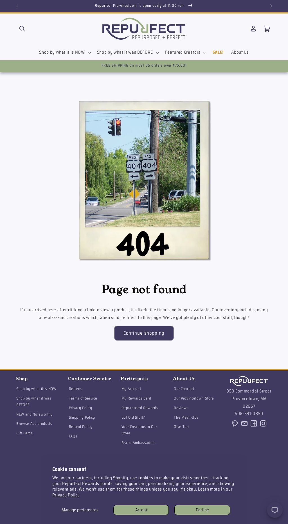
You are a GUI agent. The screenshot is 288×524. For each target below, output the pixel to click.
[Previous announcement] (17, 6)
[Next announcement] (271, 6)
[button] (22, 28)
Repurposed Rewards (140, 408)
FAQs (73, 436)
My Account (131, 389)
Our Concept (184, 389)
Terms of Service (83, 398)
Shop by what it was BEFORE (33, 401)
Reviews (181, 408)
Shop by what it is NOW (36, 389)
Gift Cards (24, 433)
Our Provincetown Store (194, 398)
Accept (141, 510)
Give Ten (181, 427)
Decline (202, 510)
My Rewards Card (136, 398)
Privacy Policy (66, 495)
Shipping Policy (82, 417)
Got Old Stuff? (133, 417)
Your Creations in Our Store (139, 430)
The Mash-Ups (186, 417)
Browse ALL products (34, 424)
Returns (75, 389)
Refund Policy (81, 427)
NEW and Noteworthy (34, 414)
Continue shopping (144, 333)
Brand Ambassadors (139, 443)
